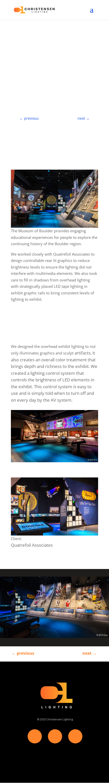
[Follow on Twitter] (55, 736)
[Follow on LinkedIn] (75, 736)
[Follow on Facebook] (35, 736)
